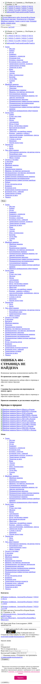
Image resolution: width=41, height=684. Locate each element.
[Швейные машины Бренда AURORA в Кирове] (18, 430)
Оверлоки (12, 88)
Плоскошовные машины (18, 94)
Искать (24, 25)
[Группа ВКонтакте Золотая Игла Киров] (18, 17)
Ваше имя (4, 651)
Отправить (5, 659)
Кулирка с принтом (16, 60)
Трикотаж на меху (15, 67)
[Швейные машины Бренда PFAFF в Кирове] (17, 421)
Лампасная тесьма (15, 137)
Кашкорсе (12, 54)
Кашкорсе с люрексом (17, 56)
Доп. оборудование (12, 150)
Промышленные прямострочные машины (24, 101)
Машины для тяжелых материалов (17, 171)
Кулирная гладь (14, 58)
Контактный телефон (8, 653)
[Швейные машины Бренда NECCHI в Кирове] (18, 419)
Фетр (11, 146)
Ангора (12, 73)
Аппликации (14, 122)
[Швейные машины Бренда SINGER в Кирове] (18, 428)
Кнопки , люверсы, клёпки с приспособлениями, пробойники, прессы (24, 134)
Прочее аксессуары (16, 143)
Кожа (11, 69)
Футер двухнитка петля (13, 184)
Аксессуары (9, 112)
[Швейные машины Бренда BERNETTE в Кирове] (19, 417)
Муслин (12, 49)
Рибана (11, 50)
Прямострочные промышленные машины (20, 176)
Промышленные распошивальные (17, 178)
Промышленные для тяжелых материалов (20, 173)
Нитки (11, 120)
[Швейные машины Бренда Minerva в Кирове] (18, 409)
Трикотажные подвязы (17, 65)
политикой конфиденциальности (12, 636)
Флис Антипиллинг (16, 75)
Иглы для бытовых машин (18, 126)
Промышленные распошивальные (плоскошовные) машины (21, 104)
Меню (3, 201)
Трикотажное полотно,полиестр (16, 190)
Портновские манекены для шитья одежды (24, 152)
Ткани (7, 47)
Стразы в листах (15, 139)
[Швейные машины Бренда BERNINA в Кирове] (19, 411)
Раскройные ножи (15, 154)
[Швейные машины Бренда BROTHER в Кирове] (19, 415)
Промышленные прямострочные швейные (20, 180)
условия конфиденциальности (11, 657)
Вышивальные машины (17, 90)
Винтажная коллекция (17, 127)
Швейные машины (12, 84)
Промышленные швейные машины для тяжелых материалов (23, 96)
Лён (10, 82)
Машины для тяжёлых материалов (21, 92)
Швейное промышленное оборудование (23, 111)
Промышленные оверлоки (18, 99)
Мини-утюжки (14, 158)
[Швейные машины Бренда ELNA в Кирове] (17, 426)
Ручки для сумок (15, 116)
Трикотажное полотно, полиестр (21, 64)
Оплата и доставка (11, 159)
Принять (20, 678)
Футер (11, 52)
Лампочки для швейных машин (20, 131)
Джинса (12, 71)
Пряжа (11, 114)
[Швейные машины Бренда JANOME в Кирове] (18, 424)
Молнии (12, 118)
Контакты (8, 163)
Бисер (11, 148)
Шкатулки (13, 129)
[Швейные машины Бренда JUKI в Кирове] (17, 413)
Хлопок (12, 80)
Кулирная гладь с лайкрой (18, 62)
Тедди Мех (13, 79)
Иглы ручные (14, 124)
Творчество (9, 144)
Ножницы (13, 141)
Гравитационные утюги (17, 156)
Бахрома (12, 77)
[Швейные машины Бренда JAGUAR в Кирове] (18, 422)
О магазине (9, 161)
